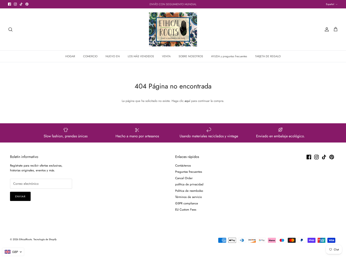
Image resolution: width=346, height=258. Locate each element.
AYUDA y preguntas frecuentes (229, 56)
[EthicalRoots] (173, 29)
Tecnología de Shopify (44, 239)
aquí (187, 101)
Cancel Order (184, 178)
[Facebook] (9, 4)
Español (330, 4)
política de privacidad (189, 184)
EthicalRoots (25, 239)
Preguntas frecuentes (188, 172)
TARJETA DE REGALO (268, 56)
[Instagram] (15, 4)
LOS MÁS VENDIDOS (141, 56)
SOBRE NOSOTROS (191, 56)
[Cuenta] (326, 29)
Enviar (20, 196)
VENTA (166, 56)
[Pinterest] (26, 4)
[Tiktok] (21, 4)
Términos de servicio (188, 197)
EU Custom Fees (185, 209)
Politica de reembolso (189, 191)
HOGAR (70, 56)
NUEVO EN (113, 56)
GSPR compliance (186, 203)
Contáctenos (183, 165)
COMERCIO (90, 56)
